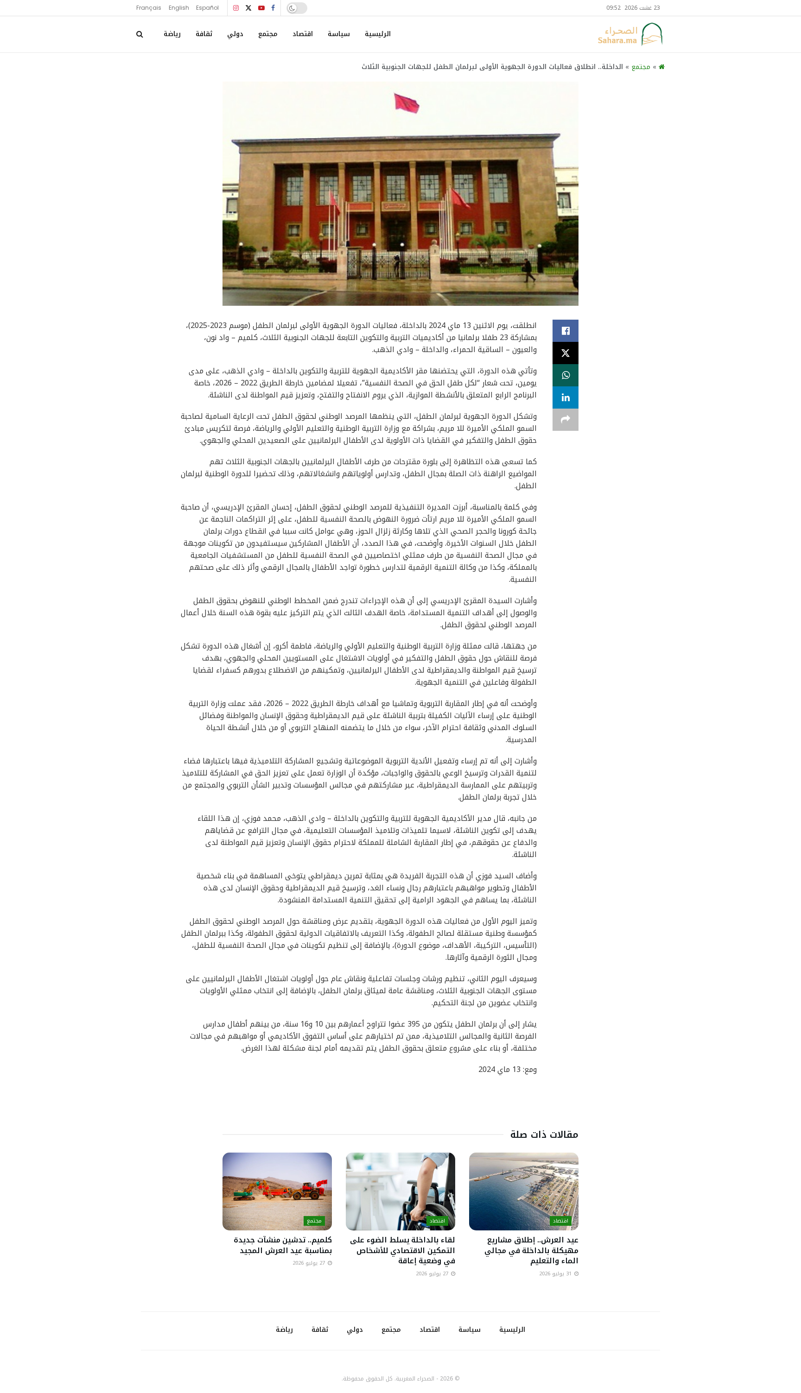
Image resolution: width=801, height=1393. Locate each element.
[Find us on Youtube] (261, 8)
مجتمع (268, 34)
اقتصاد (302, 34)
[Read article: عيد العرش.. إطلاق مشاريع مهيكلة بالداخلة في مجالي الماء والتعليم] (523, 1192)
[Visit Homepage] (630, 34)
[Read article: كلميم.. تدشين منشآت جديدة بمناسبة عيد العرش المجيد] (277, 1192)
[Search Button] (139, 34)
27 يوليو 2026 (433, 1274)
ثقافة (204, 34)
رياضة (172, 34)
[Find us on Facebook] (273, 8)
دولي (235, 34)
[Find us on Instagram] (236, 8)
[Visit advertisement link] (400, 1104)
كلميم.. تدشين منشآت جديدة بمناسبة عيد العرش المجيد (283, 1245)
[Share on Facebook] (565, 331)
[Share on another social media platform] (565, 420)
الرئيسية (378, 34)
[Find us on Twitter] (248, 8)
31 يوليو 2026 (556, 1274)
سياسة (339, 34)
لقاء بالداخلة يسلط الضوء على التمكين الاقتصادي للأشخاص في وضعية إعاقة (402, 1250)
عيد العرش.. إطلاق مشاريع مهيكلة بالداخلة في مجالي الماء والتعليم (531, 1250)
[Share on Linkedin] (565, 397)
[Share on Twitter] (565, 353)
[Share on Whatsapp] (565, 375)
